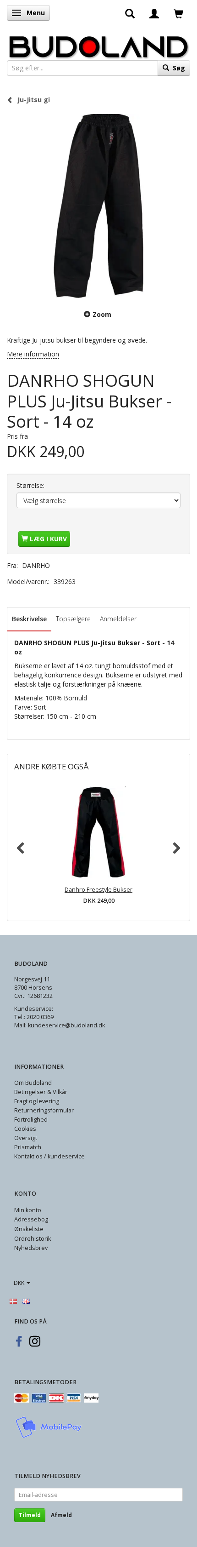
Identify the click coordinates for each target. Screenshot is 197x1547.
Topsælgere (73, 618)
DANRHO (36, 565)
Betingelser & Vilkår (40, 1092)
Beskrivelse (29, 618)
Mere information (33, 354)
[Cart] (178, 12)
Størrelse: (30, 485)
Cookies (25, 1129)
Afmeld (61, 1515)
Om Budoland (33, 1083)
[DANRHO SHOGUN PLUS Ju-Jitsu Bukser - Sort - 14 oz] (98, 206)
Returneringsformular (44, 1110)
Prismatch (27, 1147)
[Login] (154, 12)
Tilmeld (30, 1515)
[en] (26, 1301)
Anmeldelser (118, 618)
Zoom (102, 314)
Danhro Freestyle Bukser (98, 890)
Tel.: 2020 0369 (34, 1017)
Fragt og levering (36, 1101)
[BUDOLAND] (98, 44)
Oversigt (25, 1138)
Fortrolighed (31, 1119)
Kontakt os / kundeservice (49, 1156)
